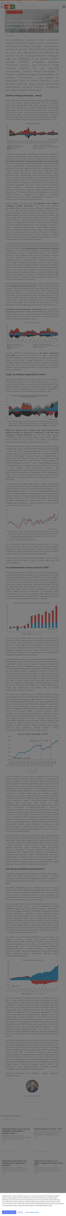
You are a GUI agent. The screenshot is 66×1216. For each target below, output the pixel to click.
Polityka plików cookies (32, 1212)
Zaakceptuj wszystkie (9, 1212)
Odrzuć (20, 1212)
